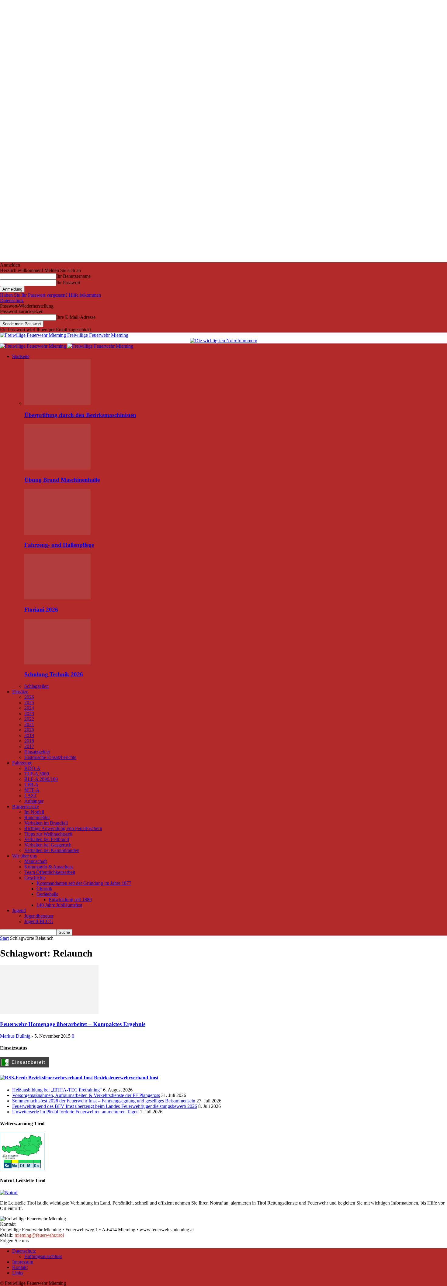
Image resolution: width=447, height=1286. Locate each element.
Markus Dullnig (15, 1036)
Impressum (22, 1261)
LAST (30, 795)
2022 (29, 719)
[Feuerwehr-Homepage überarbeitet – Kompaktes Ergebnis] (49, 1012)
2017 (29, 746)
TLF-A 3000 (36, 773)
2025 (29, 702)
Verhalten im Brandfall (46, 823)
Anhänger (33, 801)
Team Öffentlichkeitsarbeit (49, 872)
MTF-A (32, 790)
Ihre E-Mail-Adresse (75, 317)
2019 (29, 735)
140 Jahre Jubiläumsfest (59, 905)
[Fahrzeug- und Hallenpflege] (57, 533)
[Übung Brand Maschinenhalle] (57, 468)
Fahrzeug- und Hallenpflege (59, 545)
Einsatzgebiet (37, 751)
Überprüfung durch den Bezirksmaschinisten (80, 415)
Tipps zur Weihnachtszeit (48, 833)
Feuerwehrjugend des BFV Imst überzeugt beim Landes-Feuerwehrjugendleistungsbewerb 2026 (104, 1106)
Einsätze (20, 691)
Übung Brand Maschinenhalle (62, 480)
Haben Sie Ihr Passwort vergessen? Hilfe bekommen (50, 295)
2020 (29, 730)
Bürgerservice (25, 806)
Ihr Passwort (68, 282)
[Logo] (33, 346)
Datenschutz (12, 300)
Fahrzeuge (22, 762)
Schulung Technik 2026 (53, 674)
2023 (29, 713)
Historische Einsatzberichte (50, 757)
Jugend (19, 910)
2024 (29, 708)
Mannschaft (35, 861)
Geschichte (35, 877)
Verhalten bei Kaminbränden (51, 850)
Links (17, 1272)
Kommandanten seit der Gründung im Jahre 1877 (83, 883)
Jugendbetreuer (39, 916)
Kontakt (20, 1267)
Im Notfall (34, 812)
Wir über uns (24, 855)
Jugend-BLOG (38, 921)
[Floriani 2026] (57, 597)
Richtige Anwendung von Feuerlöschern (63, 828)
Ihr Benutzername (73, 276)
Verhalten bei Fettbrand (46, 839)
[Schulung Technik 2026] (57, 662)
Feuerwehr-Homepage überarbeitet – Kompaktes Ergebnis (72, 1024)
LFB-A (31, 784)
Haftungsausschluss (43, 1256)
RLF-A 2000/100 (41, 779)
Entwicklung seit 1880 (70, 899)
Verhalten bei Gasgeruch (47, 844)
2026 (29, 697)
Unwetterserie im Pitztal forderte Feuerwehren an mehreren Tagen (75, 1111)
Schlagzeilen (36, 686)
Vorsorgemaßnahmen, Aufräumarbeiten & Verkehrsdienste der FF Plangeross (86, 1095)
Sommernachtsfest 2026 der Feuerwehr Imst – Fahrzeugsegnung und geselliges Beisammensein (103, 1100)
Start (4, 938)
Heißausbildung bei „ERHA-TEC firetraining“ (57, 1089)
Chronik (44, 888)
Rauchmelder (37, 817)
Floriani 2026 (41, 609)
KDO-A (32, 768)
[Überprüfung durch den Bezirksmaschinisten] (57, 403)
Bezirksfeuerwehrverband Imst (126, 1077)
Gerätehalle (47, 894)
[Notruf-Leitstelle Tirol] (9, 1192)
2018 (29, 740)
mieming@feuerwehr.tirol (39, 1235)
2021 (29, 724)
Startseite (20, 356)
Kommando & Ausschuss (48, 866)
